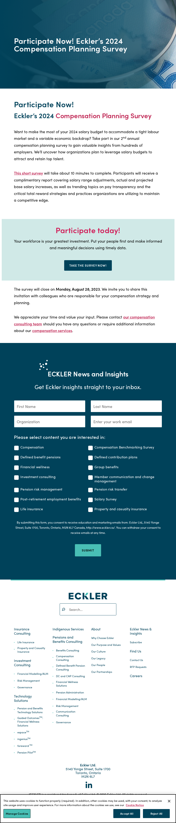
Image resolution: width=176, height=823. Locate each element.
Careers (136, 676)
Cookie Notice (135, 805)
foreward (24, 746)
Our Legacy (98, 658)
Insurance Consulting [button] (22, 631)
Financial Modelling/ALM (32, 674)
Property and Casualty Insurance (31, 650)
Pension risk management (41, 489)
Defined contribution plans (115, 457)
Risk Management (28, 681)
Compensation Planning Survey (104, 115)
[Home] (88, 596)
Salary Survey (105, 499)
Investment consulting (38, 477)
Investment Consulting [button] (22, 662)
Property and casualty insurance (120, 509)
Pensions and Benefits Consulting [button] (67, 639)
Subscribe (136, 642)
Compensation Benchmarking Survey (124, 447)
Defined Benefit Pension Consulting (70, 667)
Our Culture (98, 651)
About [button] (95, 629)
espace (23, 732)
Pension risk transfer (110, 489)
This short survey (28, 173)
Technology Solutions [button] (23, 698)
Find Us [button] (135, 651)
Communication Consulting (65, 713)
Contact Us (136, 660)
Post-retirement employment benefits (50, 499)
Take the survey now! (88, 265)
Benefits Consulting (67, 650)
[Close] (169, 801)
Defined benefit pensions (40, 457)
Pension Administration (70, 692)
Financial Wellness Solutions (67, 684)
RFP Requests (138, 667)
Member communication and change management (124, 479)
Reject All (156, 813)
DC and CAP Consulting (70, 676)
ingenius (23, 739)
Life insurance (31, 509)
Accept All (126, 813)
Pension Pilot (26, 752)
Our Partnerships (101, 672)
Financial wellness (35, 467)
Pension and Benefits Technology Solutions (30, 710)
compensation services (52, 330)
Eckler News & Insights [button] (141, 631)
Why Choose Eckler (102, 638)
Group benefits (106, 467)
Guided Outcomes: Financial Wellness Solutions (30, 722)
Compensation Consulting (65, 658)
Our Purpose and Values (106, 645)
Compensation (32, 447)
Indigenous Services (68, 629)
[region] (88, 808)
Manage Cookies (17, 813)
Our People (98, 665)
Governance (24, 687)
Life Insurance (25, 642)
